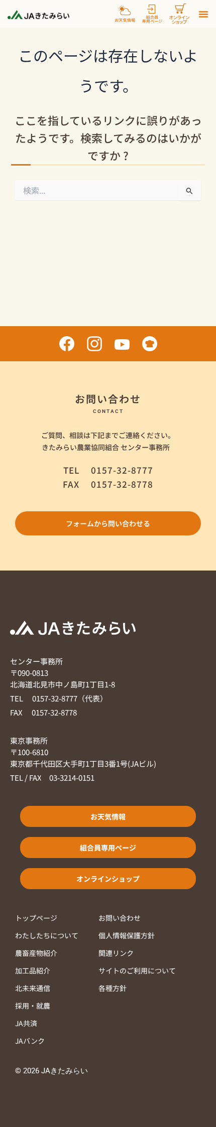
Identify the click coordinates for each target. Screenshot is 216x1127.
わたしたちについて (46, 935)
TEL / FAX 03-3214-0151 (52, 777)
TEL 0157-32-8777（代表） (58, 698)
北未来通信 (32, 988)
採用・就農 (32, 1006)
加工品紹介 (32, 970)
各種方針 (112, 988)
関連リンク (116, 953)
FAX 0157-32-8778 (43, 712)
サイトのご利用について (137, 970)
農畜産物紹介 (36, 953)
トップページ (36, 918)
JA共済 (26, 1023)
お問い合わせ (119, 918)
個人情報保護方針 (126, 935)
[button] (203, 14)
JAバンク (30, 1041)
